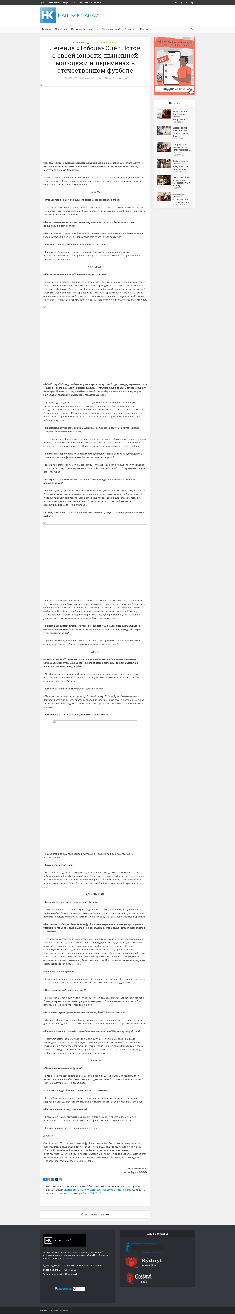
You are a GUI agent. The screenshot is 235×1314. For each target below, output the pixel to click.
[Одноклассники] (48, 1179)
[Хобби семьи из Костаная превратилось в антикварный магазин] (164, 163)
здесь (69, 1258)
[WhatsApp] (60, 1179)
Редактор (97, 78)
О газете (129, 29)
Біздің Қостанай (111, 29)
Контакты (98, 2)
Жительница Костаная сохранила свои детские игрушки (181, 198)
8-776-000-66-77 (92, 1193)
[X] (56, 1179)
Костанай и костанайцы (104, 42)
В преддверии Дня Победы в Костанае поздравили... (179, 115)
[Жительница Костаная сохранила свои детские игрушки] (164, 196)
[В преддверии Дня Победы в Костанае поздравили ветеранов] (164, 114)
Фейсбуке (107, 1189)
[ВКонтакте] (45, 1179)
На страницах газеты (83, 29)
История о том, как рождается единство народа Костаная (181, 148)
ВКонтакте (70, 1189)
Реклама (78, 2)
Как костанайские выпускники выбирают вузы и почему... (181, 181)
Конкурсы (146, 29)
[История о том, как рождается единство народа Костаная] (164, 147)
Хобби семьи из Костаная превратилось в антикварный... (180, 165)
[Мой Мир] (52, 1179)
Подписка (88, 2)
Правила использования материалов (56, 2)
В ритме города (81, 42)
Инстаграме (123, 1189)
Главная (46, 29)
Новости (60, 29)
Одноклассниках (90, 1189)
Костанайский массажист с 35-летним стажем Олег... (180, 132)
